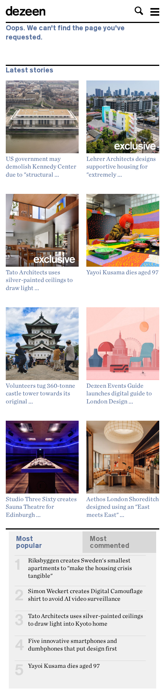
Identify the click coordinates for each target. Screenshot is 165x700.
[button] (139, 10)
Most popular (29, 542)
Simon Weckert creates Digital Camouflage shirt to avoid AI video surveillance (85, 594)
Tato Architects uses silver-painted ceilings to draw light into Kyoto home (85, 619)
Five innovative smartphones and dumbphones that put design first (72, 644)
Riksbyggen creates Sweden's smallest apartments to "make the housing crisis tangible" (80, 563)
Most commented (109, 542)
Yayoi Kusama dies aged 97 (64, 665)
